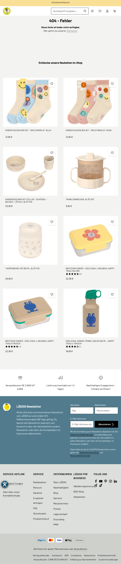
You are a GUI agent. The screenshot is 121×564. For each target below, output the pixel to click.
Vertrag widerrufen (41, 555)
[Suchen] (85, 11)
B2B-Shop (78, 491)
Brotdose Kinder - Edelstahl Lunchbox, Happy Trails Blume (90, 269)
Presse (57, 508)
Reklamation (39, 482)
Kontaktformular (11, 495)
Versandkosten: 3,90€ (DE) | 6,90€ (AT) (50, 559)
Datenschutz (89, 555)
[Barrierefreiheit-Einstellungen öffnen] (4, 484)
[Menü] (92, 11)
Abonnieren (104, 424)
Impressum (57, 555)
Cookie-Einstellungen (108, 559)
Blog (55, 492)
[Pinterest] (106, 482)
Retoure (37, 487)
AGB (66, 555)
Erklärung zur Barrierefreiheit (83, 559)
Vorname (74, 404)
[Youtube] (101, 482)
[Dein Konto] (107, 11)
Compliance (76, 555)
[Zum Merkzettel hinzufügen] (51, 83)
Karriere (57, 498)
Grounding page (58, 521)
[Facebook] (96, 482)
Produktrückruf (41, 518)
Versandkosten (80, 549)
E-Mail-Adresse (78, 418)
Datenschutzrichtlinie (89, 452)
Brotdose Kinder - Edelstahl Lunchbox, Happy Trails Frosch (29, 342)
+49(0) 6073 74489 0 (13, 483)
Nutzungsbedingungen (80, 455)
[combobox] (66, 11)
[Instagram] (111, 482)
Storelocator (39, 513)
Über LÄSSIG (59, 482)
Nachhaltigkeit (61, 487)
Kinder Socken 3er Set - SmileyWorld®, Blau (28, 130)
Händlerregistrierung (84, 486)
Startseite (72, 30)
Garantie (37, 492)
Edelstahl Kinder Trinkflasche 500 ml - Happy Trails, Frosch (90, 342)
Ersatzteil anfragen (38, 500)
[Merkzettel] (100, 11)
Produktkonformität (107, 555)
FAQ (35, 508)
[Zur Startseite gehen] (7, 11)
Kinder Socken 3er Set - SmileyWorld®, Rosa (89, 130)
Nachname (100, 404)
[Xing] (96, 486)
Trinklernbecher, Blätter (80, 199)
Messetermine (60, 503)
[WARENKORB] (114, 11)
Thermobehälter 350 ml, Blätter (22, 268)
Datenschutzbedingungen (81, 434)
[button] (91, 274)
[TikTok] (100, 486)
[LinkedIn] (115, 482)
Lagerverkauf (60, 514)
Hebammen (79, 496)
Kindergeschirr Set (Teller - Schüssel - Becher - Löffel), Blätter (26, 200)
